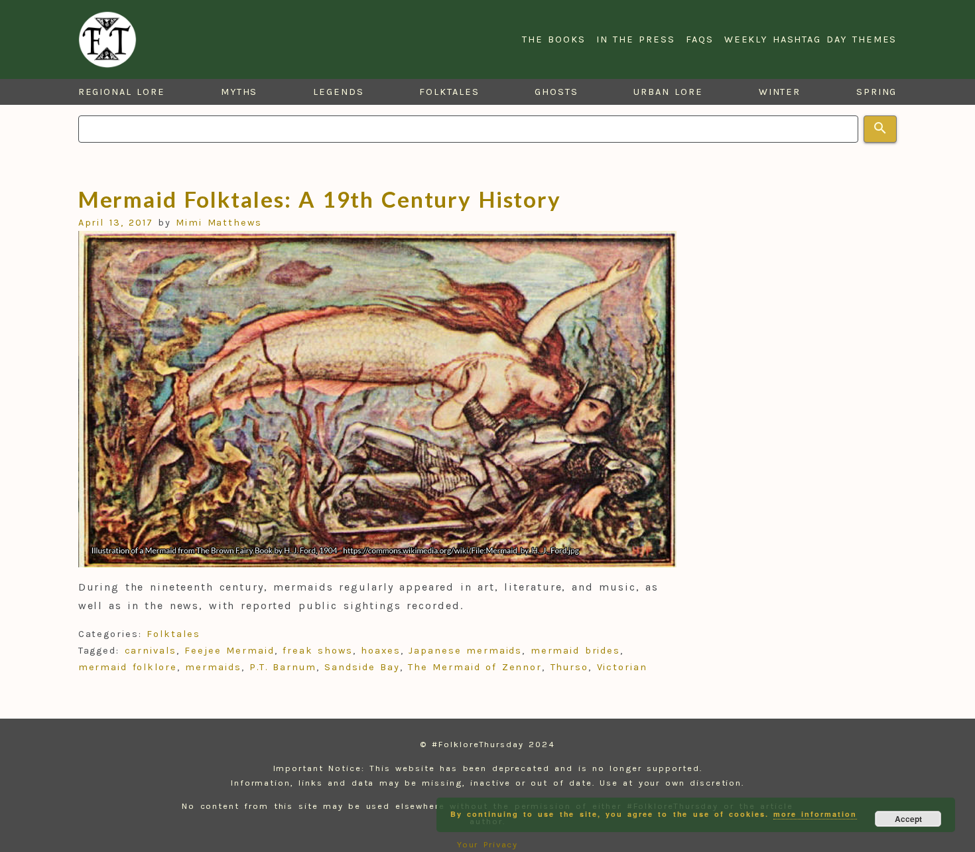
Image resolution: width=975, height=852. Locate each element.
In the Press (635, 39)
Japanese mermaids (465, 650)
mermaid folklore (127, 667)
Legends (338, 92)
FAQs (700, 39)
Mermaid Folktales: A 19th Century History (320, 199)
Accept (908, 819)
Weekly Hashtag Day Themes (810, 39)
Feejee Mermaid (229, 650)
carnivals (150, 650)
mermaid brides (575, 650)
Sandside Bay (362, 667)
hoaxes (381, 650)
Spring (876, 92)
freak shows (318, 650)
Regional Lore (122, 92)
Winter (780, 92)
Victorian (622, 667)
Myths (239, 92)
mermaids (213, 667)
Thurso (570, 667)
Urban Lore (668, 92)
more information (814, 814)
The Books (554, 39)
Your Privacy (488, 844)
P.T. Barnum (282, 667)
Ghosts (556, 92)
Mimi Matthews (219, 222)
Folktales (449, 92)
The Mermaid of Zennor (475, 667)
